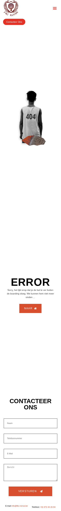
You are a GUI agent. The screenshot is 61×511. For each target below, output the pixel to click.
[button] (55, 8)
